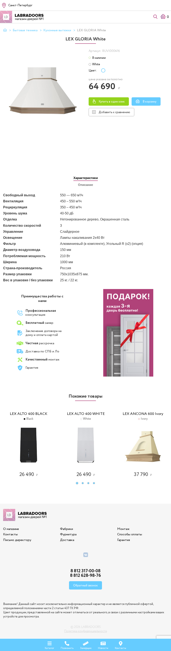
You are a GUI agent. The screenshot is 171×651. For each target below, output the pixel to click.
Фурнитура (68, 534)
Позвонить (67, 648)
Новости (103, 648)
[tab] (85, 178)
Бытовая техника (25, 30)
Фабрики (66, 529)
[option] (28, 441)
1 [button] (78, 483)
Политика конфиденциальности (85, 631)
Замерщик (86, 648)
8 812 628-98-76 (85, 575)
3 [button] (89, 483)
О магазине (11, 529)
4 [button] (95, 483)
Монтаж (123, 529)
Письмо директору (17, 540)
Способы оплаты (129, 534)
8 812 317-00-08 (85, 571)
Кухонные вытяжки (57, 30)
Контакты (10, 534)
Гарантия (123, 540)
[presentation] (85, 178)
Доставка (67, 540)
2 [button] (84, 483)
